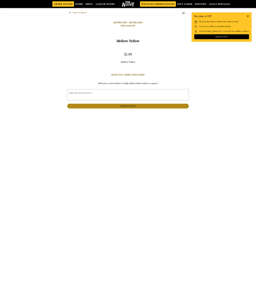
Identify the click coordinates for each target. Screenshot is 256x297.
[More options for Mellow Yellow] (183, 13)
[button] (77, 12)
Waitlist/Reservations (158, 4)
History (201, 4)
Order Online (63, 4)
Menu (89, 4)
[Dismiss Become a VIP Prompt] (248, 16)
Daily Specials (219, 4)
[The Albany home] (128, 4)
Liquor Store (105, 4)
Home (79, 4)
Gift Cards (184, 4)
